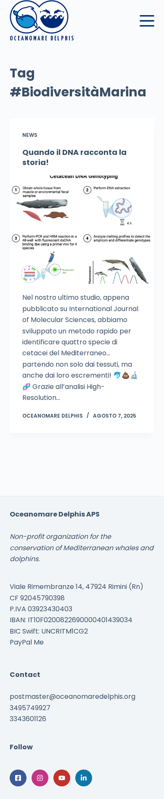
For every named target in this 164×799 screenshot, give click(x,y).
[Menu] (147, 20)
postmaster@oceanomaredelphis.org (72, 696)
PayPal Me (27, 642)
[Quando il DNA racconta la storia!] (82, 230)
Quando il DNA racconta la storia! (74, 157)
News (29, 134)
